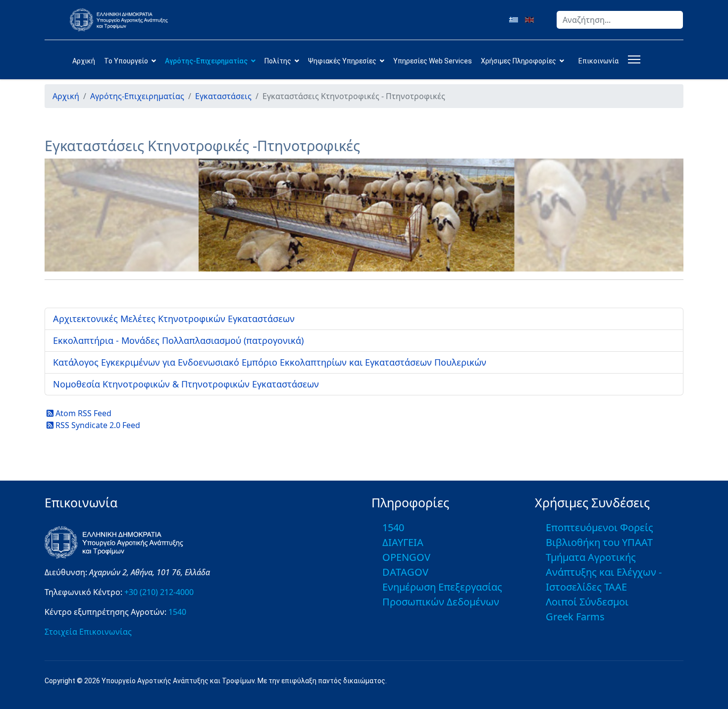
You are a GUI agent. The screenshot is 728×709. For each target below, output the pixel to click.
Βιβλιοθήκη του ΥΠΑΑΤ (599, 542)
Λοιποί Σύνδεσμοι (587, 601)
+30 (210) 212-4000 (159, 592)
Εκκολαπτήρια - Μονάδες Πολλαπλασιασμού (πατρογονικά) (178, 340)
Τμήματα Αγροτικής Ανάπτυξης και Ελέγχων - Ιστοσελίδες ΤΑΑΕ (604, 572)
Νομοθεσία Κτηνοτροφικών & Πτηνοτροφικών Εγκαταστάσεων (186, 384)
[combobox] (619, 19)
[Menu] (632, 59)
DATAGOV (405, 572)
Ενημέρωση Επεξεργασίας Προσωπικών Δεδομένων (442, 594)
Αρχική (83, 61)
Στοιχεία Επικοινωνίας (88, 631)
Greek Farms (575, 616)
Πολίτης (277, 61)
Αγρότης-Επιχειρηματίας (206, 61)
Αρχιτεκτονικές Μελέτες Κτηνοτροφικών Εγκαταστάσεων (174, 319)
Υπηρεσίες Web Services (432, 61)
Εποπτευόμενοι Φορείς (599, 527)
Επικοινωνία (598, 61)
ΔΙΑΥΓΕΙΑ (402, 542)
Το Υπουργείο (126, 61)
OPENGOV (406, 557)
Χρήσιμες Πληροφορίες (518, 61)
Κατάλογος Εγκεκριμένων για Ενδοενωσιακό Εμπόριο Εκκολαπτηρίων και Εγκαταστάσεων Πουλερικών (269, 362)
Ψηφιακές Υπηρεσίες (342, 61)
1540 (177, 611)
